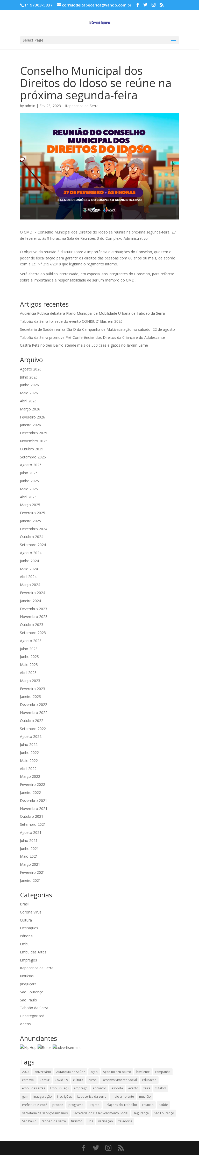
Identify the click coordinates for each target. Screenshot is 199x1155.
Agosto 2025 (30, 464)
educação (149, 1080)
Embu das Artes (33, 952)
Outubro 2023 (31, 624)
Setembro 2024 (33, 544)
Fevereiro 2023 (32, 688)
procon (57, 1105)
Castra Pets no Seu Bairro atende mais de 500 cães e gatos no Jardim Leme (84, 345)
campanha (162, 1072)
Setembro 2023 (33, 632)
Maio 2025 (29, 488)
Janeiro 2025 (30, 520)
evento (133, 1088)
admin (30, 105)
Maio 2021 (29, 856)
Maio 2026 (29, 392)
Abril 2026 (28, 400)
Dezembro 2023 (33, 608)
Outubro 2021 (31, 816)
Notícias (27, 975)
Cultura (26, 920)
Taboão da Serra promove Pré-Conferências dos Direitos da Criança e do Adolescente (92, 337)
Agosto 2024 (30, 552)
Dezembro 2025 (33, 432)
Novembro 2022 (33, 712)
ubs (90, 1121)
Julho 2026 (29, 377)
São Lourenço (32, 991)
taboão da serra (54, 1121)
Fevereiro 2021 (32, 872)
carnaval (28, 1080)
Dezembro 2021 (33, 800)
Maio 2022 (29, 760)
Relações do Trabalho (121, 1105)
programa (75, 1105)
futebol (160, 1088)
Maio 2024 (29, 568)
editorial (26, 935)
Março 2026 (30, 409)
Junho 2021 (29, 848)
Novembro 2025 (33, 440)
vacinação (105, 1121)
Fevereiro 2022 (32, 784)
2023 (25, 1072)
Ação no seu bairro (117, 1072)
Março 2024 (30, 584)
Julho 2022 (29, 744)
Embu (25, 943)
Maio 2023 (29, 664)
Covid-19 (61, 1080)
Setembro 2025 (33, 457)
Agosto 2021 (30, 832)
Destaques (29, 927)
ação (94, 1072)
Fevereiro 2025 (32, 512)
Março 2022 (30, 776)
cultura (78, 1080)
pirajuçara (28, 983)
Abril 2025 (28, 496)
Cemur (44, 1080)
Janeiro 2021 (30, 880)
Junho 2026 (29, 384)
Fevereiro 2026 (32, 417)
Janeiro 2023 (30, 696)
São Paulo (28, 1000)
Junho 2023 (29, 656)
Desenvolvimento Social (119, 1080)
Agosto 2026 (30, 369)
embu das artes (33, 1088)
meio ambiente (123, 1096)
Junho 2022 (29, 752)
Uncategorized (32, 1015)
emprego (81, 1088)
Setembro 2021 (33, 824)
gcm (25, 1096)
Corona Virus (30, 912)
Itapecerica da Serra (81, 105)
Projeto (94, 1105)
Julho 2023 (29, 648)
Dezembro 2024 (33, 528)
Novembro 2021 (33, 808)
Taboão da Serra (34, 1007)
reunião (148, 1105)
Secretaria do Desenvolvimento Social (100, 1113)
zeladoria (125, 1121)
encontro (99, 1088)
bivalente (143, 1072)
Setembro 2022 (33, 728)
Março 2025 (30, 504)
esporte (117, 1088)
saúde (163, 1105)
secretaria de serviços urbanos (45, 1113)
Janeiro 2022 (30, 792)
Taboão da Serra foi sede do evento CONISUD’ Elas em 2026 (71, 321)
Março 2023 (30, 680)
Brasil (24, 904)
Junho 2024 (29, 560)
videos (25, 1023)
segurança (141, 1113)
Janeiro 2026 (30, 424)
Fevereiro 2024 (32, 592)
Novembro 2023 (33, 616)
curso (92, 1080)
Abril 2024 (28, 576)
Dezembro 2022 (33, 704)
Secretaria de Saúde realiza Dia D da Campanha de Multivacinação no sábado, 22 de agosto (97, 329)
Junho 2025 (29, 480)
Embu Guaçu (59, 1088)
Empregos (28, 960)
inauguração (42, 1096)
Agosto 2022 (30, 736)
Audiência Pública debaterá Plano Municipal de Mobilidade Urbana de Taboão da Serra (92, 313)
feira (147, 1088)
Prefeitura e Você (34, 1105)
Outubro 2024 (31, 536)
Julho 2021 (29, 840)
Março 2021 (30, 864)
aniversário (42, 1072)
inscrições (64, 1096)
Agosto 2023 (30, 640)
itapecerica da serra (91, 1096)
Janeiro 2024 (30, 600)
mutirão (145, 1096)
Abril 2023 (28, 672)
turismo (76, 1121)
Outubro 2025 (31, 448)
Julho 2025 (29, 472)
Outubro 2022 (31, 720)
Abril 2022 (28, 768)
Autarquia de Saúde (70, 1072)
